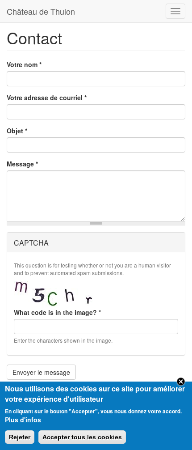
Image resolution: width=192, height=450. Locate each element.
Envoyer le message (41, 372)
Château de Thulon (41, 11)
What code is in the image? (57, 312)
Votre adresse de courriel (47, 97)
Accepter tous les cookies (82, 437)
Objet (17, 130)
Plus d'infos (23, 419)
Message (22, 163)
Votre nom (24, 64)
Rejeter (19, 437)
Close (180, 381)
